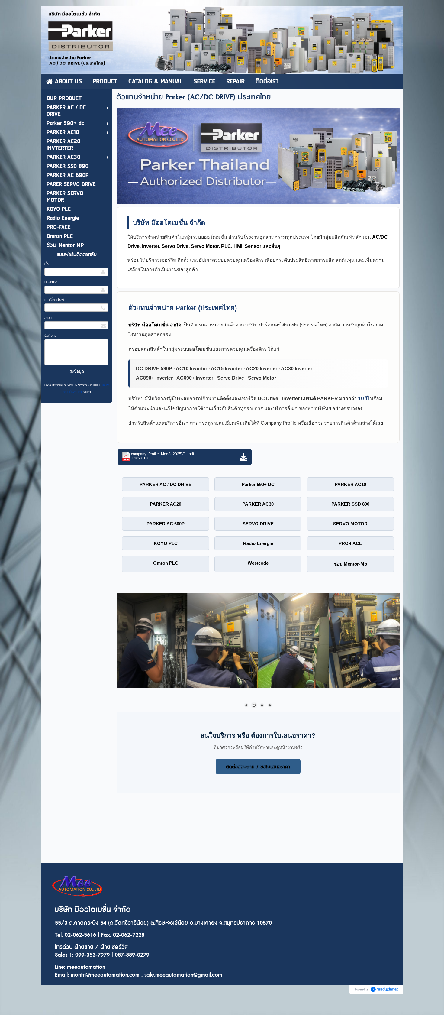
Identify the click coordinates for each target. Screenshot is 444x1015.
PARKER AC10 (350, 484)
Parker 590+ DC (258, 484)
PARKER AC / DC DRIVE (165, 484)
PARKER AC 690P (165, 523)
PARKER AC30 (258, 504)
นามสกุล (50, 282)
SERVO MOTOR (350, 523)
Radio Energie (258, 543)
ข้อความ (50, 335)
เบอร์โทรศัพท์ (54, 300)
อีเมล (48, 318)
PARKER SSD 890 (350, 504)
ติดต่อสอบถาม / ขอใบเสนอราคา (258, 766)
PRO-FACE (350, 543)
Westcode (258, 563)
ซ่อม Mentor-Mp (350, 563)
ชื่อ (46, 264)
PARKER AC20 (165, 504)
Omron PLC (165, 563)
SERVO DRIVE (258, 523)
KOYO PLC (166, 543)
